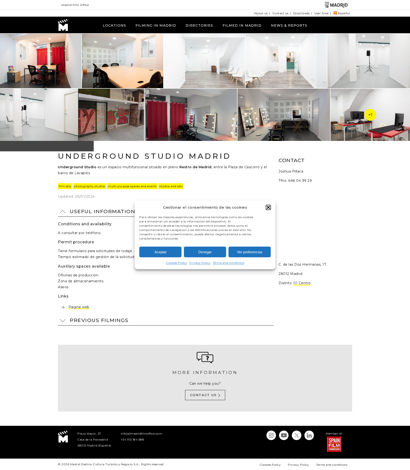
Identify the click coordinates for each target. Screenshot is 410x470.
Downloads (301, 13)
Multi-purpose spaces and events (132, 186)
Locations (114, 25)
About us (261, 13)
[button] (268, 207)
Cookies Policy (176, 262)
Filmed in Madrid (242, 25)
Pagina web (79, 307)
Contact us (280, 13)
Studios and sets (170, 186)
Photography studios (89, 186)
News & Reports (289, 25)
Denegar (205, 252)
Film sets (65, 186)
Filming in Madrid (155, 25)
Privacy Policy (199, 262)
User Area (321, 13)
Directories (199, 25)
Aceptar (160, 252)
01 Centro (302, 283)
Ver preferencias (249, 252)
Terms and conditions (228, 262)
